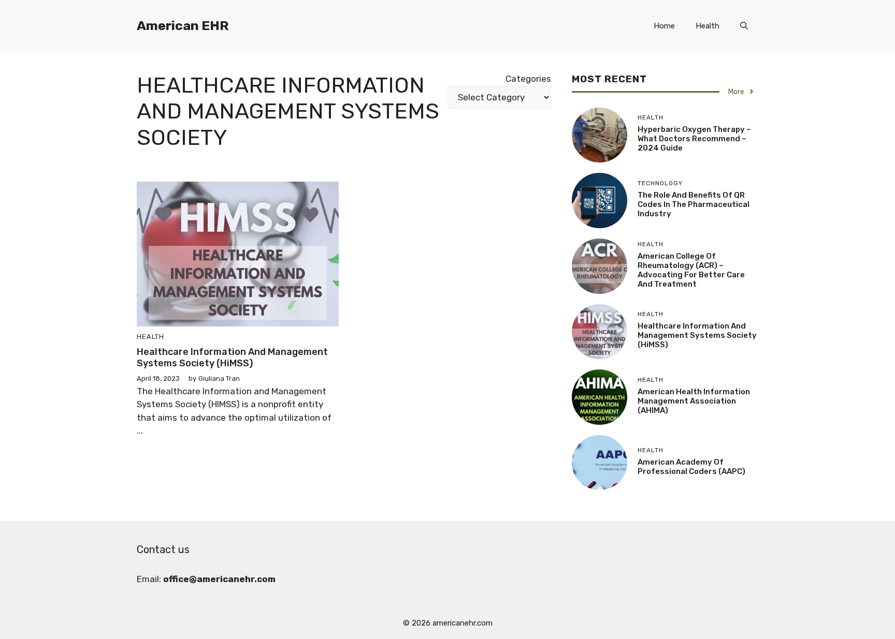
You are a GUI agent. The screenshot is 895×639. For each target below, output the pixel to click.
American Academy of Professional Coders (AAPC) (691, 466)
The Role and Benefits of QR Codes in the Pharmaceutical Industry (693, 204)
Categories (528, 78)
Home (664, 26)
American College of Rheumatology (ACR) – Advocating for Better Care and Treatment (691, 270)
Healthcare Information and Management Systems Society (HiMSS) (232, 357)
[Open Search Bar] (744, 25)
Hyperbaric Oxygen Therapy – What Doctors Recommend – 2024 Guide (694, 139)
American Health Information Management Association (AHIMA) (694, 401)
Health (707, 26)
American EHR (183, 25)
